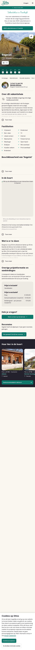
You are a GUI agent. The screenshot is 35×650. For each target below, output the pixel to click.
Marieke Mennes (15, 85)
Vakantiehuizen (14, 78)
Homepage (5, 78)
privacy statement (10, 635)
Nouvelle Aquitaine (25, 78)
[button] (17, 199)
